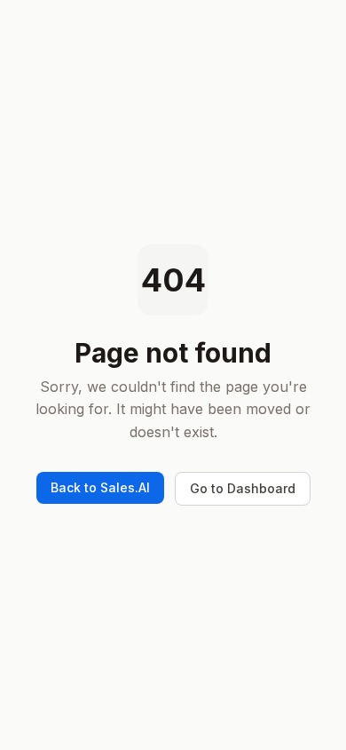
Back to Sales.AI (100, 487)
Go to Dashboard (242, 488)
